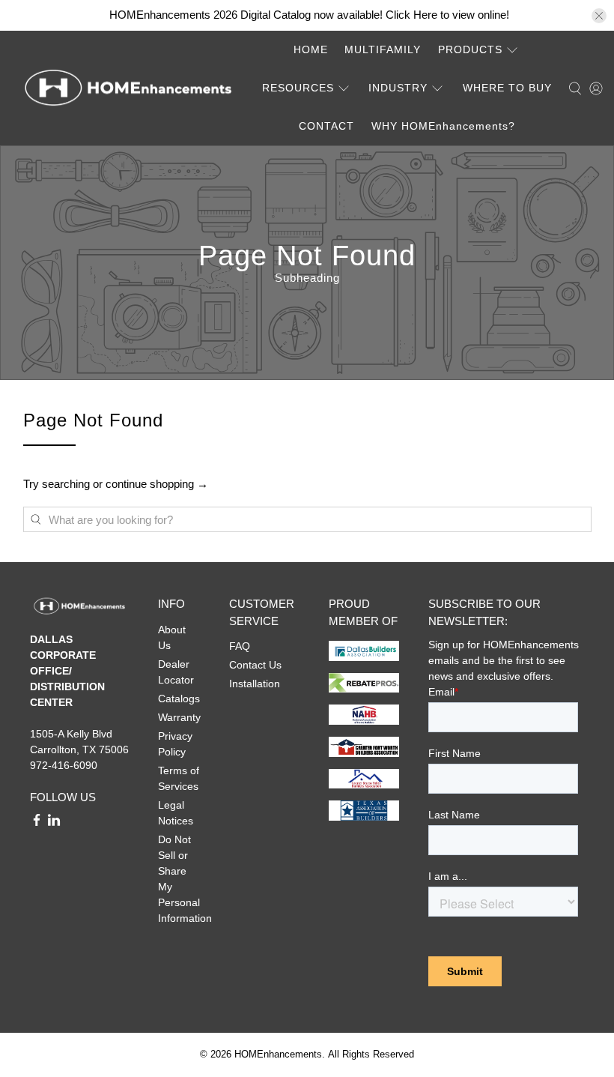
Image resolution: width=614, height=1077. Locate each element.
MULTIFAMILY (382, 49)
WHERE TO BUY (507, 88)
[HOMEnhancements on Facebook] (36, 823)
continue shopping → (157, 483)
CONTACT (326, 126)
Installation (254, 684)
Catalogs (179, 699)
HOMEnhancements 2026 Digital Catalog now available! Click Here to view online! (309, 14)
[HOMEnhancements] (128, 88)
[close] (599, 15)
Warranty (179, 717)
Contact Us (255, 665)
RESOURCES (298, 88)
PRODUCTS (470, 49)
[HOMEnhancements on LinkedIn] (54, 823)
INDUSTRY (398, 88)
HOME (311, 49)
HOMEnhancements (278, 1054)
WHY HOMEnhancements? (443, 126)
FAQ (239, 646)
